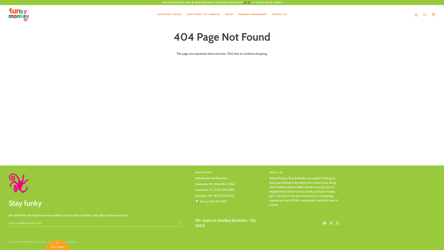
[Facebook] (324, 223)
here (236, 53)
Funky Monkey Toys (25, 241)
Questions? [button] (203, 172)
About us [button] (276, 172)
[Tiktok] (331, 223)
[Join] (178, 222)
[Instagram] (337, 223)
